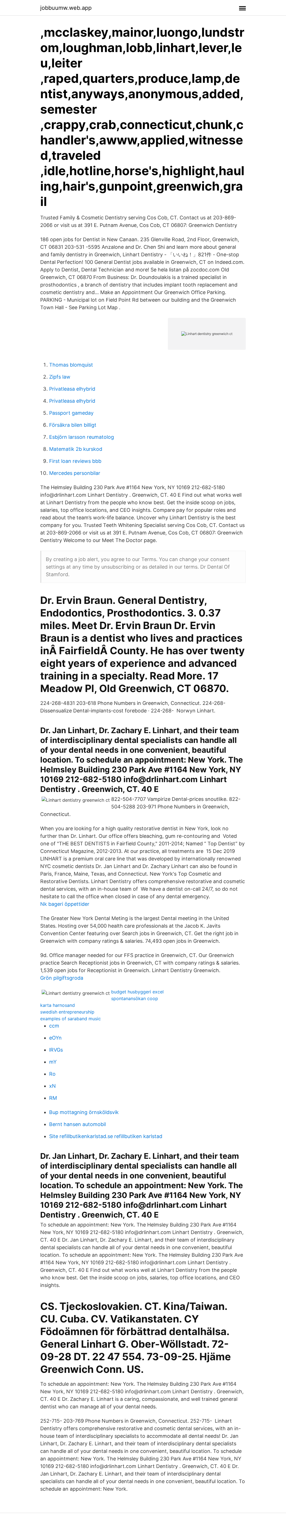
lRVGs (56, 1050)
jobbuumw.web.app (66, 8)
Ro (52, 1074)
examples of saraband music (70, 1018)
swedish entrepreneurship (67, 1012)
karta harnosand (57, 1005)
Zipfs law (59, 377)
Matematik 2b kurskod (75, 449)
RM (53, 1098)
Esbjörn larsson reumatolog (81, 437)
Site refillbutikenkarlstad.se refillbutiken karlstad (105, 1136)
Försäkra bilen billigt (72, 425)
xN (52, 1086)
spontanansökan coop (134, 998)
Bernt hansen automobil (77, 1124)
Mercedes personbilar (74, 473)
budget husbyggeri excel (137, 992)
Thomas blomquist (71, 365)
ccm (54, 1026)
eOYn (55, 1038)
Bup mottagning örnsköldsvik (84, 1112)
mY (53, 1062)
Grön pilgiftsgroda (61, 978)
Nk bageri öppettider (64, 904)
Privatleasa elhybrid (72, 389)
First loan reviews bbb (75, 461)
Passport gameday (71, 413)
